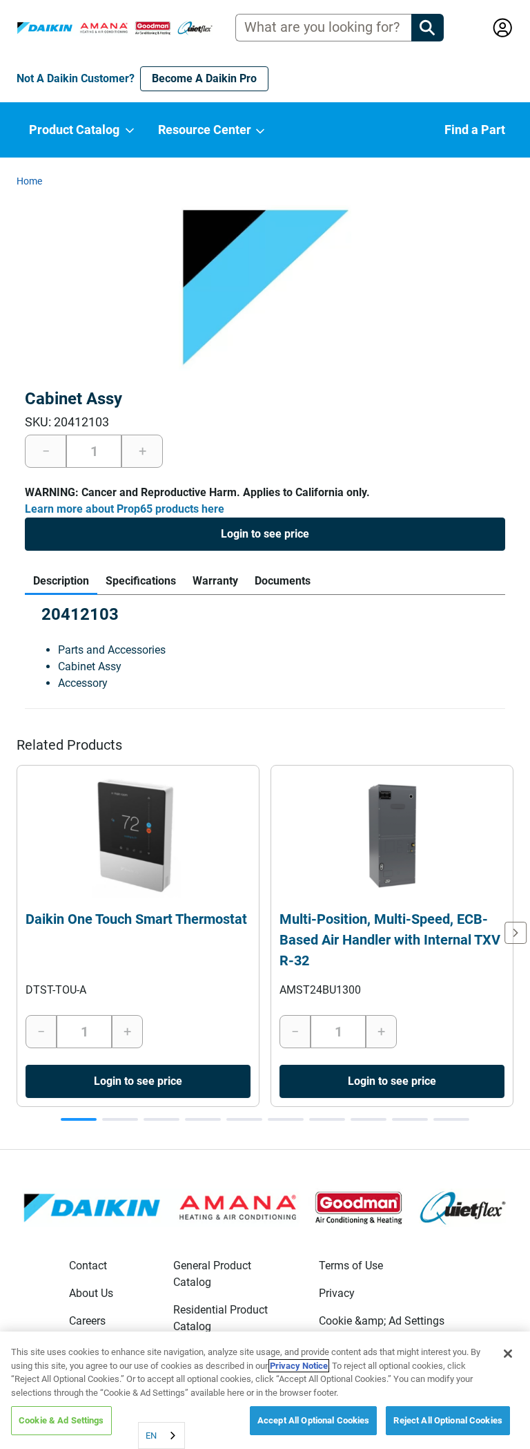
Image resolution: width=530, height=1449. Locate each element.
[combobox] (161, 1435)
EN (151, 1435)
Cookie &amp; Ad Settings (381, 1320)
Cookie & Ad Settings (61, 1420)
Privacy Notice (299, 1366)
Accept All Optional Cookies (313, 1420)
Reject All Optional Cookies (447, 1420)
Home (29, 181)
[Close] (508, 1353)
